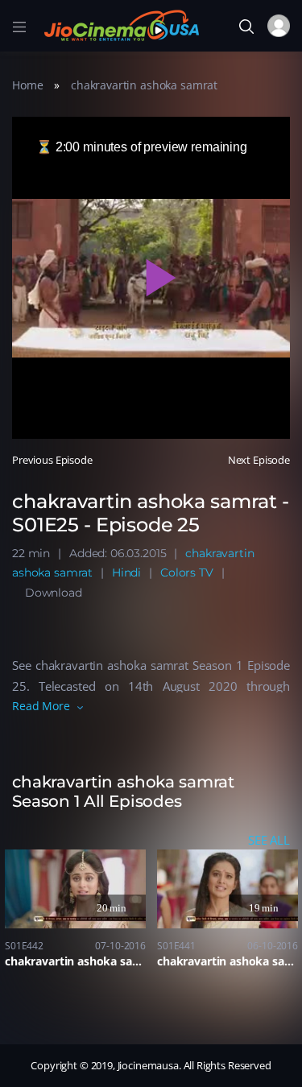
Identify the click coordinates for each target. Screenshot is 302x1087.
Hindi (126, 572)
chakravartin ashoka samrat (144, 85)
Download (53, 592)
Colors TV (186, 572)
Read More (41, 705)
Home (27, 85)
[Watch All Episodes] (151, 786)
